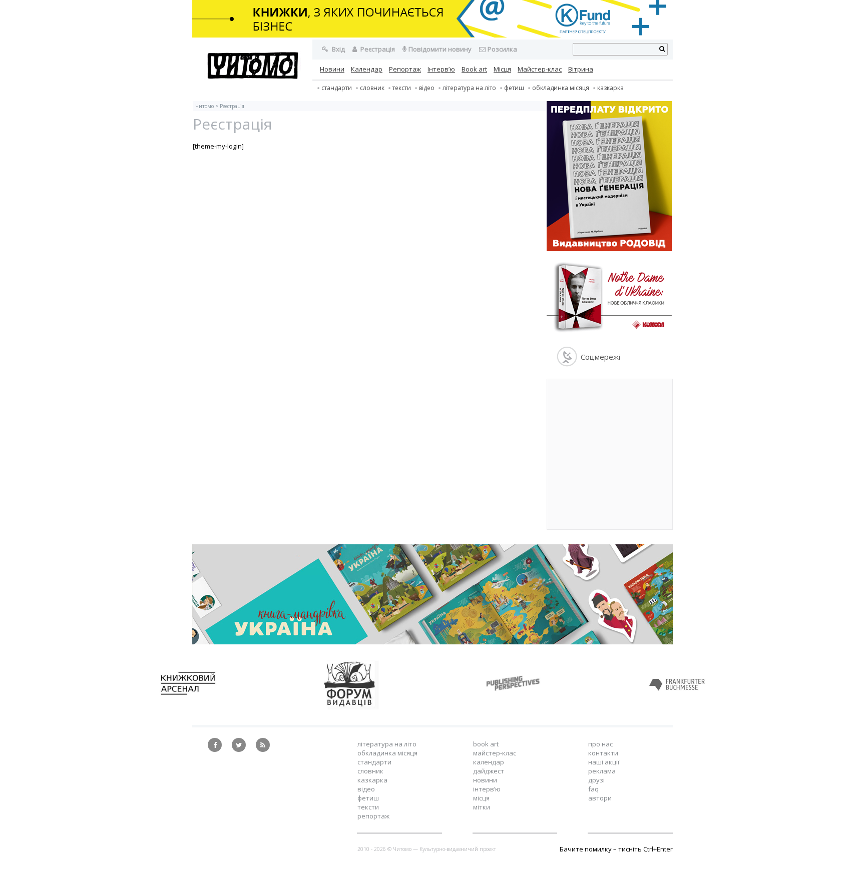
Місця (502, 69)
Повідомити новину (440, 49)
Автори (600, 797)
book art (486, 743)
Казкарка (610, 88)
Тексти (368, 806)
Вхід (337, 49)
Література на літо (469, 88)
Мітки (481, 806)
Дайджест (488, 770)
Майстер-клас (540, 69)
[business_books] (432, 35)
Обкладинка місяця (560, 88)
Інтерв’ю (441, 69)
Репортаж (405, 69)
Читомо (204, 106)
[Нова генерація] (609, 248)
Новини (332, 69)
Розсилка (502, 49)
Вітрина (580, 69)
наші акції (603, 761)
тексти (401, 88)
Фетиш (514, 88)
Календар (366, 69)
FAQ (593, 788)
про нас (600, 743)
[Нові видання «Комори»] (609, 333)
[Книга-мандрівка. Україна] (432, 641)
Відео (427, 88)
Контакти (603, 752)
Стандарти (336, 88)
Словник (372, 88)
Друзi (596, 779)
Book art (474, 69)
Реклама (602, 770)
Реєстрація (377, 49)
